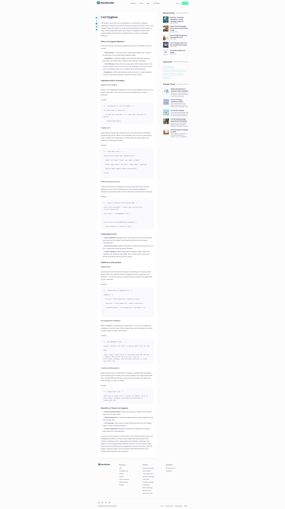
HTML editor (146, 479)
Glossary (121, 473)
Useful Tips (182, 70)
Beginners (167, 77)
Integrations (169, 471)
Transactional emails (148, 473)
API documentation (171, 468)
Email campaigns (169, 66)
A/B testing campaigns (148, 476)
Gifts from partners (124, 479)
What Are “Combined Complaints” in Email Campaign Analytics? (177, 19)
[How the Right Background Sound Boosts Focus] (166, 37)
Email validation (147, 471)
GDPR (185, 506)
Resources (122, 464)
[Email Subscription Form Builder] (166, 52)
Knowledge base (123, 471)
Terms (162, 506)
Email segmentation (148, 487)
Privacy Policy (169, 506)
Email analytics (146, 484)
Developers (156, 3)
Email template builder (148, 468)
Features (133, 3)
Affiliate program (123, 482)
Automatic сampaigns (148, 482)
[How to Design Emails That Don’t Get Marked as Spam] (166, 44)
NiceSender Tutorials (170, 70)
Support (121, 476)
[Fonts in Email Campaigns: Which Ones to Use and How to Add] (166, 28)
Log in (178, 3)
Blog (148, 3)
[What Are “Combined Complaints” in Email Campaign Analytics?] (166, 19)
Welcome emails (147, 490)
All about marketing (177, 73)
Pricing (141, 3)
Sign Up (185, 3)
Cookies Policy (178, 506)
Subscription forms (147, 493)
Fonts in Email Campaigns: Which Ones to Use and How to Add (179, 28)
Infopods (167, 73)
